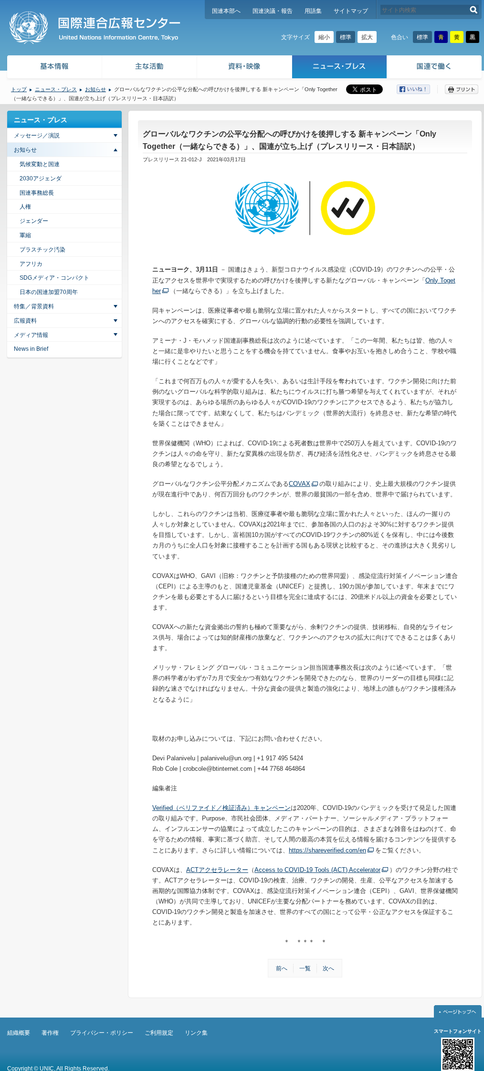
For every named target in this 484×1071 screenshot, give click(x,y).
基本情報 (54, 68)
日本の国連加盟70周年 (49, 292)
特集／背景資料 (34, 306)
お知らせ (95, 89)
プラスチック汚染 (42, 249)
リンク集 (196, 1032)
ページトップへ (458, 1011)
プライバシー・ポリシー (101, 1032)
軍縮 (25, 235)
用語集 (313, 11)
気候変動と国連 (40, 164)
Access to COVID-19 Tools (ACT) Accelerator (317, 869)
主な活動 (149, 68)
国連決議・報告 (273, 11)
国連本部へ (226, 11)
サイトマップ (351, 11)
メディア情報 (31, 335)
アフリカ (31, 264)
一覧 (305, 968)
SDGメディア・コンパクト (54, 277)
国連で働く (435, 68)
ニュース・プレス (339, 68)
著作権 (50, 1032)
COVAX (299, 483)
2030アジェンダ (41, 178)
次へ (328, 968)
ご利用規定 (159, 1032)
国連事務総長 (37, 192)
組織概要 (18, 1032)
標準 (345, 37)
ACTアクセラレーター (217, 869)
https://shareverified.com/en (327, 850)
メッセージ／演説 (37, 135)
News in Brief (31, 349)
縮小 (324, 37)
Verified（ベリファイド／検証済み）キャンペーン (221, 807)
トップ (19, 89)
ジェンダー (34, 221)
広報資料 (25, 320)
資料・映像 (244, 68)
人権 (25, 206)
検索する (474, 10)
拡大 (367, 37)
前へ (281, 968)
